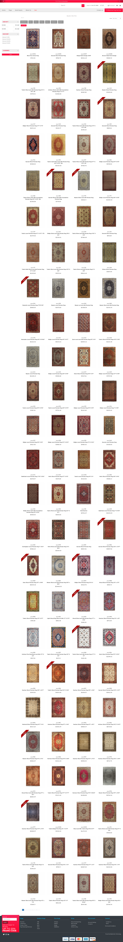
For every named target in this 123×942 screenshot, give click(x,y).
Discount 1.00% (6, 37)
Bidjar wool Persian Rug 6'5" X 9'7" (58, 339)
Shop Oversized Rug (76, 921)
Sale (35, 10)
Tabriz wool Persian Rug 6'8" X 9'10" (32, 408)
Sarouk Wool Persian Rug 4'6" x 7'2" (58, 864)
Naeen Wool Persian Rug (109, 90)
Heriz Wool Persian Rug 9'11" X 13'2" (109, 654)
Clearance (73, 925)
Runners (22, 921)
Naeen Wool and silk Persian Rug (83, 197)
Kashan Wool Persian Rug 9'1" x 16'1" (83, 724)
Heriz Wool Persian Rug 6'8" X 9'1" (84, 373)
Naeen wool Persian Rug (58, 305)
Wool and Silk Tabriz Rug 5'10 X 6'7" (83, 828)
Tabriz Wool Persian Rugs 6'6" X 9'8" (109, 339)
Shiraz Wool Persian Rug (109, 269)
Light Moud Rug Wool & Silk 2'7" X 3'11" (58, 618)
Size (30, 22)
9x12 (38, 926)
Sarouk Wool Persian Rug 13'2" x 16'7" (109, 546)
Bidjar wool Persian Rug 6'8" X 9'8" (109, 197)
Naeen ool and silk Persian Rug (84, 305)
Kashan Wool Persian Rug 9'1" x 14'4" (58, 724)
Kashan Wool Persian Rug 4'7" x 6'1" (83, 864)
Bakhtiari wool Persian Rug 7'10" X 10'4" (32, 476)
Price (41, 22)
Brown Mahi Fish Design (109, 55)
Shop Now (65, 1)
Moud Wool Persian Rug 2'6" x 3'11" (109, 582)
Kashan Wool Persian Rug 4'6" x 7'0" (109, 864)
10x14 (38, 928)
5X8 (38, 921)
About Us (28, 10)
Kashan (56, 923)
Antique (56, 921)
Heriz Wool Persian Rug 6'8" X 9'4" (109, 476)
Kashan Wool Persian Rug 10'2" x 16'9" (109, 758)
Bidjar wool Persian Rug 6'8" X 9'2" (33, 442)
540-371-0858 (94, 5)
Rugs (10, 10)
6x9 (38, 923)
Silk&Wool (56, 926)
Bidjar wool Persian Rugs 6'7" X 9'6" (109, 373)
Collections (23, 923)
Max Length (17, 28)
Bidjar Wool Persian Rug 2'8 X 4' (84, 582)
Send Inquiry (18, 10)
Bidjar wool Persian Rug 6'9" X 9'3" (109, 161)
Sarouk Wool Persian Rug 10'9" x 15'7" (109, 690)
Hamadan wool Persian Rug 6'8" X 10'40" (33, 339)
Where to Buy (74, 926)
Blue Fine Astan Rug (33, 55)
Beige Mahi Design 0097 (84, 55)
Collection (23, 22)
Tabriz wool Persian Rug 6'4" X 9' (83, 476)
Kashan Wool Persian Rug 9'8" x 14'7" (33, 690)
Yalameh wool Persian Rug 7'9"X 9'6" (33, 305)
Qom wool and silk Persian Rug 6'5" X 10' (84, 339)
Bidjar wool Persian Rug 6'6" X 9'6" (58, 373)
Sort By (111, 18)
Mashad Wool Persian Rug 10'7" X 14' (32, 724)
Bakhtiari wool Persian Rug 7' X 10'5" (109, 510)
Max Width (4, 28)
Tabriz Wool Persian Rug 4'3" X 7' (58, 900)
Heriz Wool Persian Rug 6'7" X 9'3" (58, 476)
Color (35, 22)
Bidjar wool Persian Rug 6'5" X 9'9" (84, 408)
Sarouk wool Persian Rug (109, 442)
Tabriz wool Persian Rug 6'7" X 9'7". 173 (33, 233)
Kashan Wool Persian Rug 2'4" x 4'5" (109, 618)
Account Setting (92, 922)
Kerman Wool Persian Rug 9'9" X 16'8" (58, 758)
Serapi (55, 925)
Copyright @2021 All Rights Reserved (68, 936)
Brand (60, 22)
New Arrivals (74, 923)
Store (107, 923)
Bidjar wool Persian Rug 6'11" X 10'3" (58, 442)
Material (54, 22)
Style (47, 22)
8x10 (38, 925)
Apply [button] (10, 54)
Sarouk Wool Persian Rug (58, 55)
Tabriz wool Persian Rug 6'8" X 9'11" (58, 408)
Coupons (90, 924)
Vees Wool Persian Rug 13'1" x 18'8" (33, 582)
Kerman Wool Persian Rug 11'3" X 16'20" (84, 793)
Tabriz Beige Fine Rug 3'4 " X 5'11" (58, 828)
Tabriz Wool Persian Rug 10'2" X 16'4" (58, 690)
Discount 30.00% (6, 39)
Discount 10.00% (6, 43)
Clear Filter (23, 25)
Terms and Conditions (110, 926)
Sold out (100, 64)
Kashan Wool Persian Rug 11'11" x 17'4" (33, 828)
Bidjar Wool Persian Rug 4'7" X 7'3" (33, 125)
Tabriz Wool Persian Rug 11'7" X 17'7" (58, 793)
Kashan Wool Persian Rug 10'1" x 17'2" (84, 758)
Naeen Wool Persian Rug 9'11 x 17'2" (33, 758)
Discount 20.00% (6, 41)
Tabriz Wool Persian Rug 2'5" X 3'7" (33, 618)
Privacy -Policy (23, 925)
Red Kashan (83, 510)
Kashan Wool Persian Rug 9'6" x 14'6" (84, 690)
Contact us (100, 10)
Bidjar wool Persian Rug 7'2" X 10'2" (84, 442)
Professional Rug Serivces (113, 10)
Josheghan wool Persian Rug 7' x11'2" (33, 546)
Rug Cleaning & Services (26, 926)
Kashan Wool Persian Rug (83, 90)
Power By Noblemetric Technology (113, 934)
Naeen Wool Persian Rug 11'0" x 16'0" (109, 793)
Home (3, 10)
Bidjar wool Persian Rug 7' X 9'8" (109, 408)
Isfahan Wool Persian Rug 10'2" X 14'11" (109, 724)
